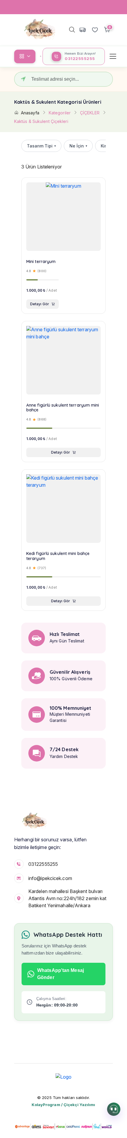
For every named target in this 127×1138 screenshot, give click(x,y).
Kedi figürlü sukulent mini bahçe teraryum (57, 556)
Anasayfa (30, 112)
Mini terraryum (41, 261)
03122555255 (43, 864)
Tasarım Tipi (41, 145)
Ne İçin (78, 145)
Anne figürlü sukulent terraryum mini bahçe (62, 408)
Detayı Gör (39, 304)
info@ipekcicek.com (50, 878)
